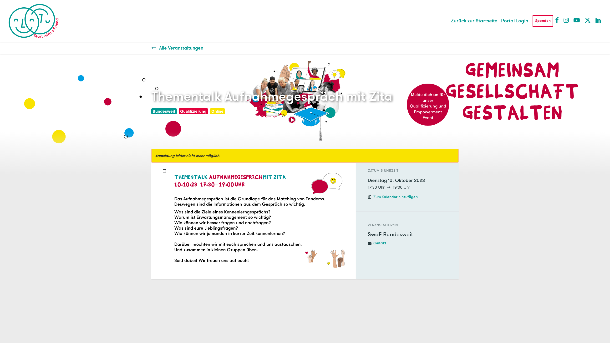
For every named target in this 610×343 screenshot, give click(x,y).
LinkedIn (598, 20)
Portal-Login (514, 21)
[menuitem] (474, 21)
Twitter (587, 20)
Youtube (576, 20)
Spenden (543, 20)
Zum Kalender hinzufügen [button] (395, 197)
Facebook (558, 20)
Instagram (566, 20)
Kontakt (379, 243)
